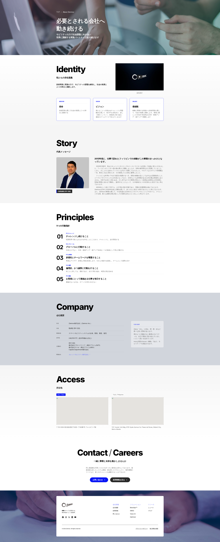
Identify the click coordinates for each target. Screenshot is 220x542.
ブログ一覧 (138, 4)
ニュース (101, 4)
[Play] (139, 77)
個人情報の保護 (154, 528)
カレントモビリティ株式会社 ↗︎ (79, 354)
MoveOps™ (94, 4)
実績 (118, 4)
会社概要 (123, 4)
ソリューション (111, 4)
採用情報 (130, 4)
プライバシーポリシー (142, 528)
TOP (58, 12)
